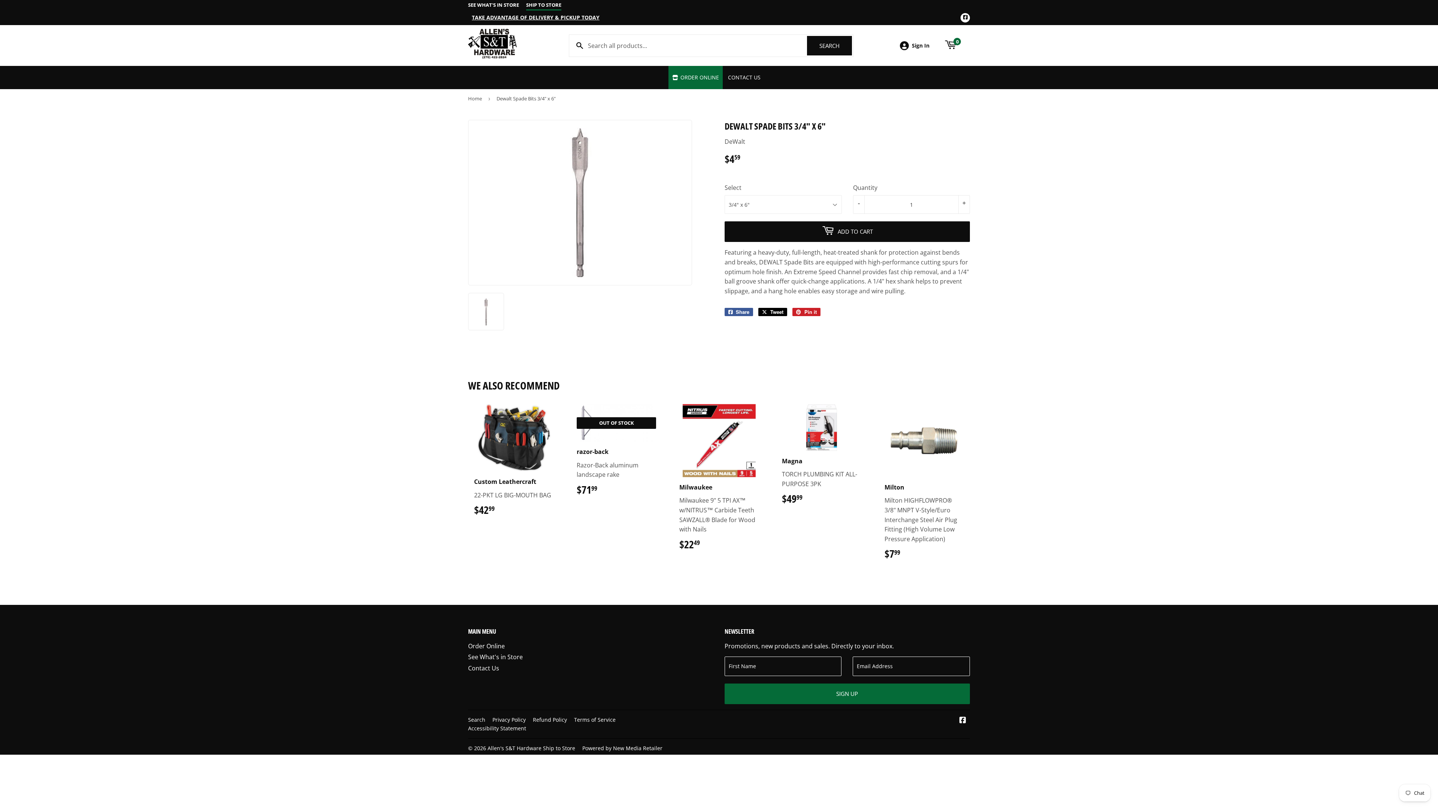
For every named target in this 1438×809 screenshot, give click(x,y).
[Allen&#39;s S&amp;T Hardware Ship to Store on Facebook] (962, 720)
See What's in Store (495, 657)
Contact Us (744, 77)
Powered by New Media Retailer (622, 748)
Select (733, 188)
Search (835, 45)
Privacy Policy (509, 719)
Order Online (699, 77)
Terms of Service (595, 719)
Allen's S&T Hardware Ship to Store (531, 748)
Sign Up (847, 693)
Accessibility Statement (497, 728)
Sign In (920, 45)
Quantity (865, 188)
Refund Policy (550, 719)
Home (475, 98)
